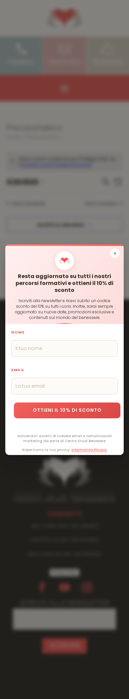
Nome (17, 331)
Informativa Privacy (89, 449)
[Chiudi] (115, 253)
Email (17, 369)
